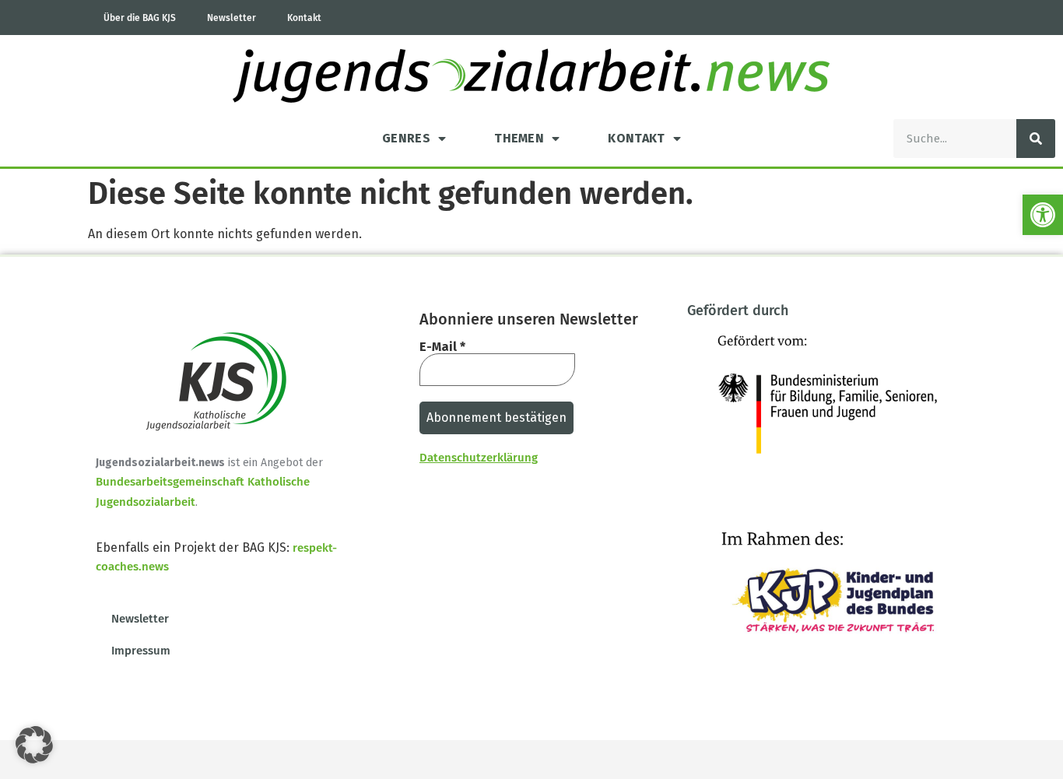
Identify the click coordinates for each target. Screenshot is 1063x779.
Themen (519, 138)
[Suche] (1035, 138)
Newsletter (231, 17)
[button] (1043, 215)
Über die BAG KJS (139, 17)
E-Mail (442, 347)
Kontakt (304, 17)
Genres (406, 138)
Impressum (140, 651)
